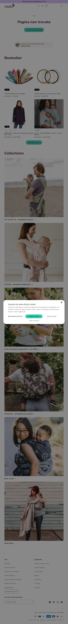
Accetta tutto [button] (34, 316)
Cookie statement (34, 321)
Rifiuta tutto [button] (51, 316)
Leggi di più (21, 311)
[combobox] (61, 302)
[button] (15, 316)
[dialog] (34, 312)
